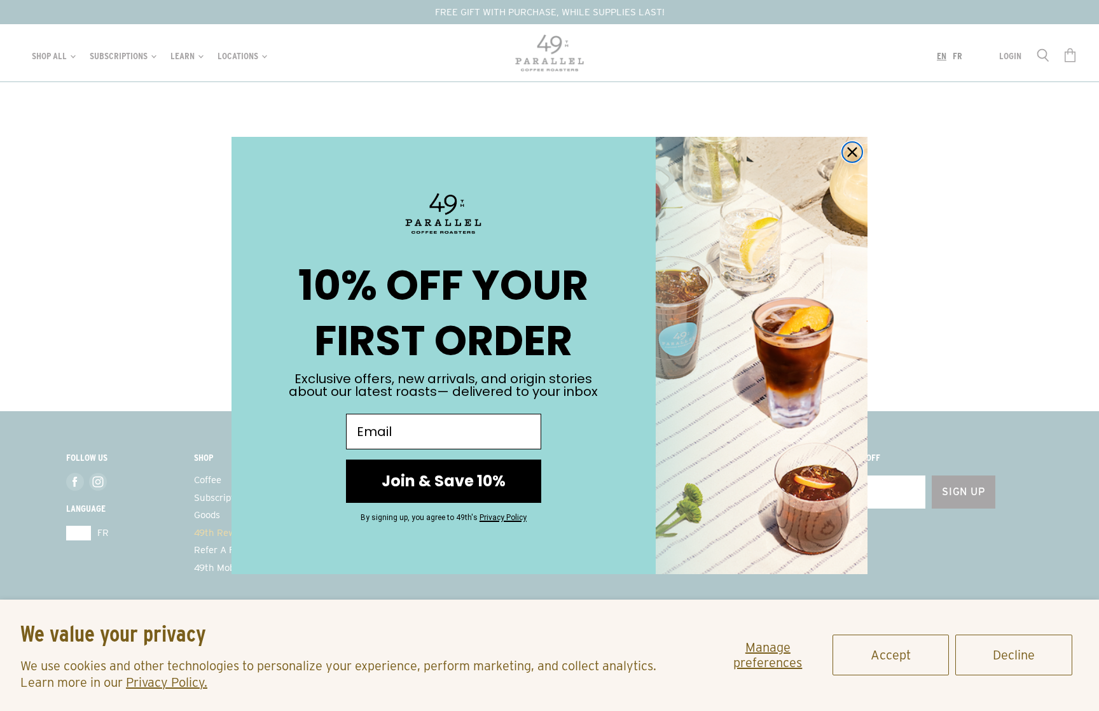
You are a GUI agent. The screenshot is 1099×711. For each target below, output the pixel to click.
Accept (891, 655)
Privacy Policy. (166, 682)
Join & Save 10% (444, 480)
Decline (1014, 655)
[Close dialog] (852, 152)
